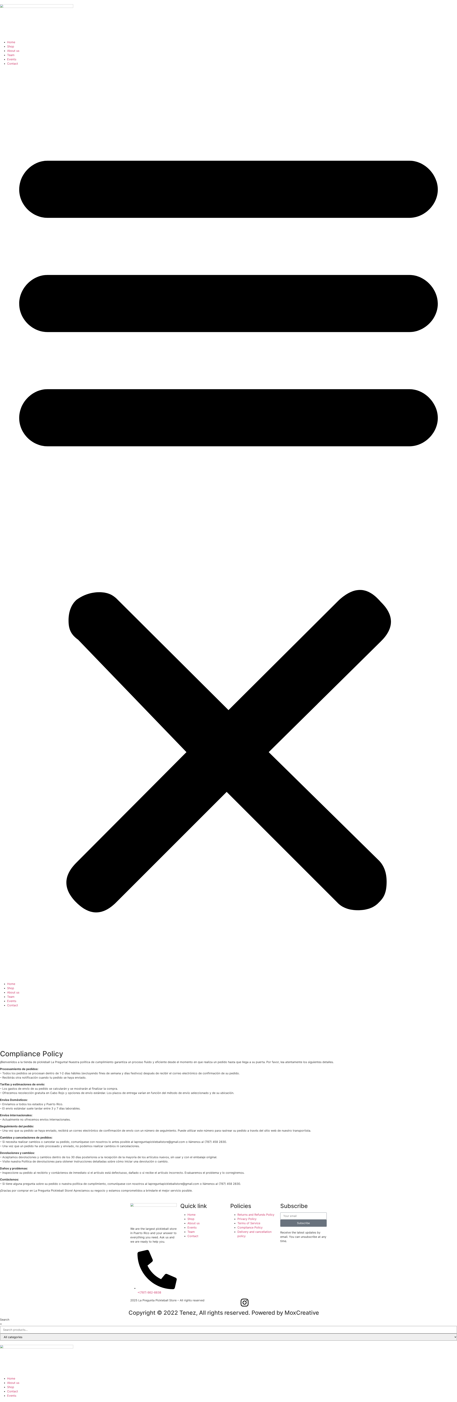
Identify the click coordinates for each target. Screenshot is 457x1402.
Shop (10, 46)
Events (11, 59)
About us (13, 50)
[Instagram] (244, 1302)
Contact (12, 63)
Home (11, 42)
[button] (228, 524)
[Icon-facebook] (234, 1302)
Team (10, 55)
